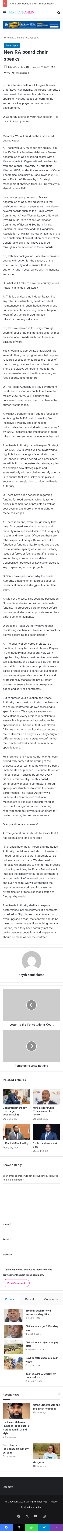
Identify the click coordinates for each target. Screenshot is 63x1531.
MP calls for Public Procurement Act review (43, 1111)
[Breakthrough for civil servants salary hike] (13, 1315)
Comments (51, 1299)
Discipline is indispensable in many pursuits (16, 1449)
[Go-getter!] (46, 1451)
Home (9, 37)
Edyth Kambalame (17, 67)
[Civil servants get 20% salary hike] (13, 1331)
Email (7, 1239)
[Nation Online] (23, 12)
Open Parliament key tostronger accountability (15, 1111)
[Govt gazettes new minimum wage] (13, 1362)
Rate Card (8, 1486)
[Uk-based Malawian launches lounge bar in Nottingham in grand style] (16, 1411)
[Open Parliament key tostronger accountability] (16, 1096)
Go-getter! (39, 1462)
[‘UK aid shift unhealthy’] (16, 1132)
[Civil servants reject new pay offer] (13, 1347)
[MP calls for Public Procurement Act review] (46, 1096)
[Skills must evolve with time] (46, 1132)
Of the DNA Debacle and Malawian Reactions (33, 3)
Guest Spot (32, 37)
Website (7, 1254)
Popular (10, 1299)
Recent (29, 1299)
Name (7, 1224)
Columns (19, 37)
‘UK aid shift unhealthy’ (16, 1143)
